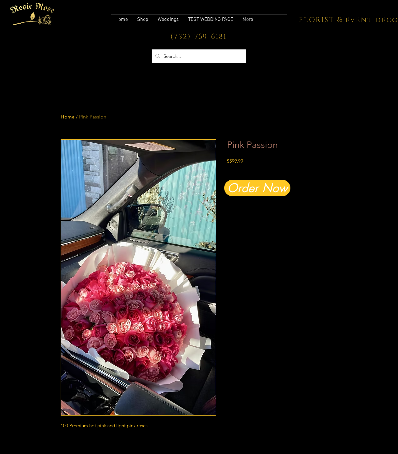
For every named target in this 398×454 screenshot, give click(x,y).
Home (68, 117)
